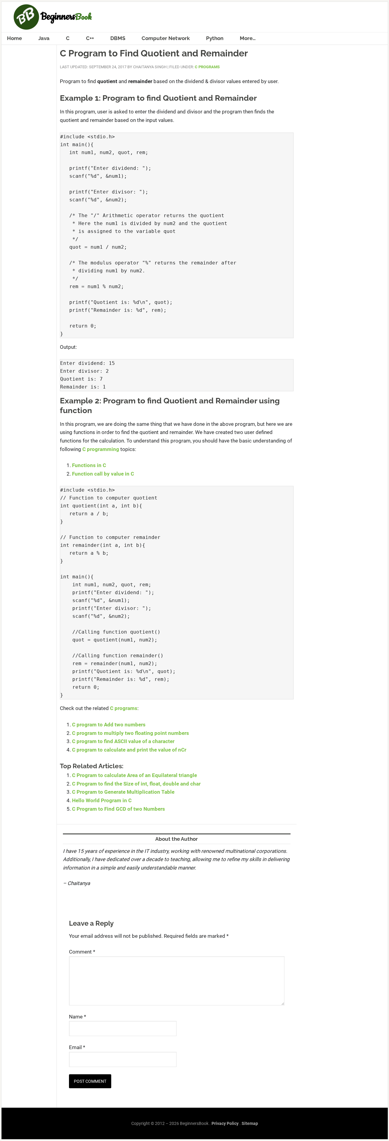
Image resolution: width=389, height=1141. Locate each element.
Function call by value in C (103, 474)
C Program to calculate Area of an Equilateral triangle (134, 775)
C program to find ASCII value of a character (123, 741)
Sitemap (250, 1123)
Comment (82, 952)
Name (77, 1017)
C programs (123, 708)
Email (77, 1047)
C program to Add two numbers (109, 725)
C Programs (207, 67)
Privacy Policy (225, 1123)
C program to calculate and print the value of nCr (129, 750)
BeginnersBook (195, 17)
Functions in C (89, 465)
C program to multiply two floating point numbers (130, 733)
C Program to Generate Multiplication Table (123, 792)
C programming (100, 449)
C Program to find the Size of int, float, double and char (136, 784)
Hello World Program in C (102, 800)
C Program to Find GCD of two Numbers (118, 809)
